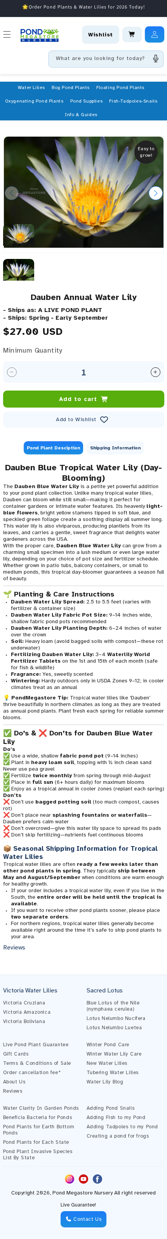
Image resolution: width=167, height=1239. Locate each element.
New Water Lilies (107, 1063)
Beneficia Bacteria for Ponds (37, 1117)
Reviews (13, 1091)
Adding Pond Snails (111, 1108)
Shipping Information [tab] (115, 448)
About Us (14, 1082)
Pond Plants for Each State (36, 1142)
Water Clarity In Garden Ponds (41, 1108)
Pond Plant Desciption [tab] (53, 448)
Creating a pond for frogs (118, 1136)
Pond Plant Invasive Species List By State (38, 1154)
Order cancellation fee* (32, 1072)
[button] (31, 87)
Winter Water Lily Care (114, 1054)
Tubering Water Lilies (113, 1072)
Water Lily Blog (105, 1082)
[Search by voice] (155, 58)
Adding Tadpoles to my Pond (122, 1127)
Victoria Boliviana (24, 1021)
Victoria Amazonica (27, 1012)
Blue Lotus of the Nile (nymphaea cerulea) (113, 1006)
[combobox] (106, 59)
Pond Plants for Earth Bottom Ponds (39, 1130)
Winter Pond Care (108, 1045)
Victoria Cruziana (24, 1003)
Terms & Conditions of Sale (37, 1063)
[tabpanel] (83, 706)
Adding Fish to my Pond (116, 1117)
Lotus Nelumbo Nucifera (116, 1018)
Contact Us (87, 1219)
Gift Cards (16, 1054)
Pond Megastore (72, 1192)
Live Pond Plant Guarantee (36, 1045)
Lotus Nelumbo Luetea (114, 1028)
